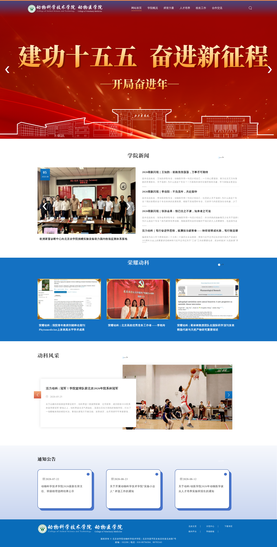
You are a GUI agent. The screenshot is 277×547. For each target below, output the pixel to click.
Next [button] (269, 69)
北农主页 (193, 526)
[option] (138, 69)
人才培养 (185, 8)
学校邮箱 (210, 531)
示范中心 (210, 526)
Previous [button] (7, 69)
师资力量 (169, 8)
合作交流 (217, 8)
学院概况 (152, 8)
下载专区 (228, 526)
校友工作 (201, 8)
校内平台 (193, 531)
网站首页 (136, 8)
